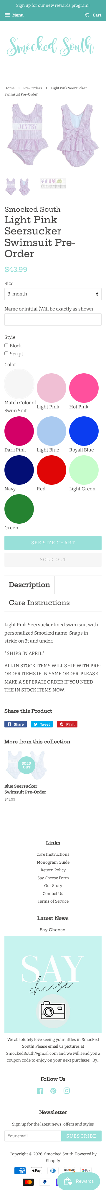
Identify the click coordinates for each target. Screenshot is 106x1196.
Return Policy (53, 870)
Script (16, 353)
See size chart (53, 543)
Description (29, 585)
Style (10, 337)
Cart (97, 15)
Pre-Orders (32, 88)
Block (16, 346)
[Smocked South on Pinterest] (53, 1092)
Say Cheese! (53, 929)
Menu (17, 15)
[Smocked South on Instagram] (66, 1092)
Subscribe (81, 1136)
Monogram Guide (53, 862)
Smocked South (58, 1153)
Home (9, 88)
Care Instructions (39, 603)
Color (10, 364)
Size (9, 283)
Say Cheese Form (53, 877)
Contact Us (53, 893)
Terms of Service (53, 901)
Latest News (53, 918)
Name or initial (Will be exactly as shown (48, 309)
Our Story (53, 885)
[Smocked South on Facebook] (40, 1092)
